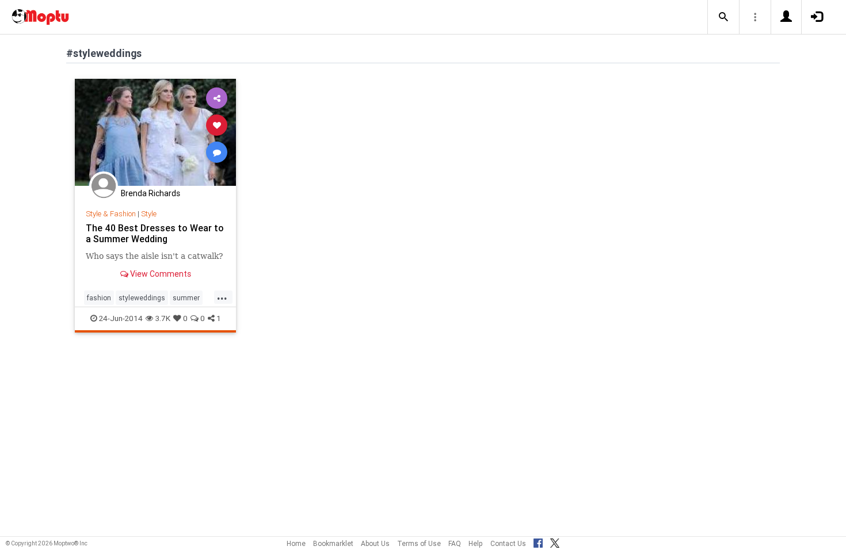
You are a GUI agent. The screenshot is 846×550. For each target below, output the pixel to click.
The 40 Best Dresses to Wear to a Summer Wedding (155, 233)
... (222, 297)
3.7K (162, 318)
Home (296, 543)
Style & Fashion (111, 214)
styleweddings (142, 297)
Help (475, 543)
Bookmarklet (333, 543)
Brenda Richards (150, 193)
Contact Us (508, 543)
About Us (375, 543)
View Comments (159, 274)
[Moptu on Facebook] (538, 541)
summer (186, 297)
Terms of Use (419, 543)
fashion (99, 297)
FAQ (454, 543)
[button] (723, 17)
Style (149, 214)
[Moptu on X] (554, 541)
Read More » (155, 132)
